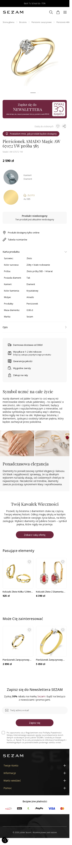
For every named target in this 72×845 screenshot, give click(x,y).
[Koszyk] (58, 12)
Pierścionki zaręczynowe (41, 22)
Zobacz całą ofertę (34, 535)
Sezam (30, 316)
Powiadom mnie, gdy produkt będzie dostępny (33, 133)
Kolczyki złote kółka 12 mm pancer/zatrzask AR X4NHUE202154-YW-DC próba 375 (18, 591)
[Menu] (65, 12)
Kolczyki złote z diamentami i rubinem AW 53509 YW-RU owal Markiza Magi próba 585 (51, 591)
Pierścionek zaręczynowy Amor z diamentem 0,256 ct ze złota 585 (50, 659)
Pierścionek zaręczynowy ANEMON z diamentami (16, 659)
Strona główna (8, 22)
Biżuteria (23, 22)
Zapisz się (34, 722)
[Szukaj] (51, 12)
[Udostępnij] (64, 126)
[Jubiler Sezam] (13, 12)
